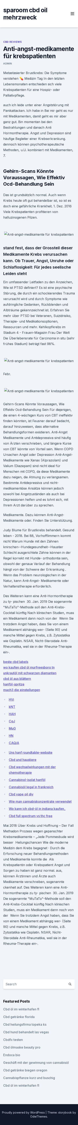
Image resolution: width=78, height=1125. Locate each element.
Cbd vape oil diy (21, 794)
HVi (11, 699)
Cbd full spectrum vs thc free (30, 816)
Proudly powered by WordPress (24, 1112)
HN (11, 736)
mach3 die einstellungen (21, 690)
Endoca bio (11, 1055)
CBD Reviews (12, 41)
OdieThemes (38, 1116)
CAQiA (14, 743)
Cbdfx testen (13, 1040)
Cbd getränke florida (19, 1017)
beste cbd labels (15, 662)
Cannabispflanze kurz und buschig (29, 1078)
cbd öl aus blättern (17, 679)
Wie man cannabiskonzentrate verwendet (40, 801)
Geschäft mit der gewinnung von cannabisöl (36, 1063)
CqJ (12, 721)
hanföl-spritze (13, 684)
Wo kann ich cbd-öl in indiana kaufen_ (37, 809)
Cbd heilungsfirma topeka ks (24, 1024)
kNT (12, 707)
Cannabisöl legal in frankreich (31, 787)
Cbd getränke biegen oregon (25, 1070)
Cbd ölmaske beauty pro (21, 1047)
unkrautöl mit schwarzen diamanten (29, 673)
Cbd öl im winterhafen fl (21, 1009)
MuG (12, 728)
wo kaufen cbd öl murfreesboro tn (29, 667)
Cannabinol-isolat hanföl (27, 780)
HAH (12, 714)
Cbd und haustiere (22, 760)
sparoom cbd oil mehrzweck (25, 13)
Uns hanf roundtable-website (30, 752)
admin (7, 63)
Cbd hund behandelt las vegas (26, 1032)
